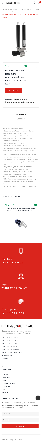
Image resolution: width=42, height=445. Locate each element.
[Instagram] (3, 366)
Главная (4, 9)
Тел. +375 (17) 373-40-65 (10, 343)
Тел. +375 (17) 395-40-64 (10, 340)
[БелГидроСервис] (12, 3)
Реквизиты (5, 358)
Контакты (5, 392)
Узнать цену (13, 90)
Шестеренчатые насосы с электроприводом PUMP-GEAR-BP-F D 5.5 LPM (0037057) (20, 210)
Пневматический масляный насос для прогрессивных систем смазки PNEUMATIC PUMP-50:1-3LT (35, 66)
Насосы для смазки (20, 99)
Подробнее (36, 233)
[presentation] (3, 219)
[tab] (21, 115)
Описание (21, 114)
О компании (6, 377)
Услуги (4, 380)
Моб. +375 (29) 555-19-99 (10, 349)
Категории (13, 9)
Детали (21, 119)
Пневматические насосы (20, 12)
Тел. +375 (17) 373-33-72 (10, 337)
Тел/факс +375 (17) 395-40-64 (12, 352)
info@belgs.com (7, 355)
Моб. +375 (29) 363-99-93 (10, 346)
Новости (5, 389)
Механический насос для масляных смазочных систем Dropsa (31, 66)
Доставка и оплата (8, 383)
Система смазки (26, 9)
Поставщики (6, 386)
